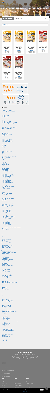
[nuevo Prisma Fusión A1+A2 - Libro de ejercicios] (19, 36)
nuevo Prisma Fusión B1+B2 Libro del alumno (43, 47)
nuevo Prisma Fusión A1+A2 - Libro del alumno (6, 47)
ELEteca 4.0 (16, 381)
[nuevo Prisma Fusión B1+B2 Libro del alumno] (43, 36)
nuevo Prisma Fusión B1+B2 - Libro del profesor (19, 73)
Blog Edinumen (17, 387)
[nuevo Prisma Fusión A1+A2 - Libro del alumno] (7, 36)
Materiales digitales (18, 385)
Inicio (13, 11)
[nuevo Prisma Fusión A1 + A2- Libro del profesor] (31, 36)
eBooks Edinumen (17, 383)
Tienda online (4, 383)
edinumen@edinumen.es (9, 370)
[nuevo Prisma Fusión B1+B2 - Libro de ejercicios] (7, 62)
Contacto (27, 385)
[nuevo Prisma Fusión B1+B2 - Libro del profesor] (19, 62)
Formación (4, 387)
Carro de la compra (30, 383)
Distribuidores (29, 387)
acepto (41, 389)
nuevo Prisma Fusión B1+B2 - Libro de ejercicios (6, 73)
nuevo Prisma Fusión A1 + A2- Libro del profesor (31, 47)
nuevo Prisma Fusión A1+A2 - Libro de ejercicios (19, 47)
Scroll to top (46, 388)
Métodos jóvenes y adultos (21, 11)
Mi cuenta (28, 381)
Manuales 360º (4, 385)
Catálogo (3, 381)
